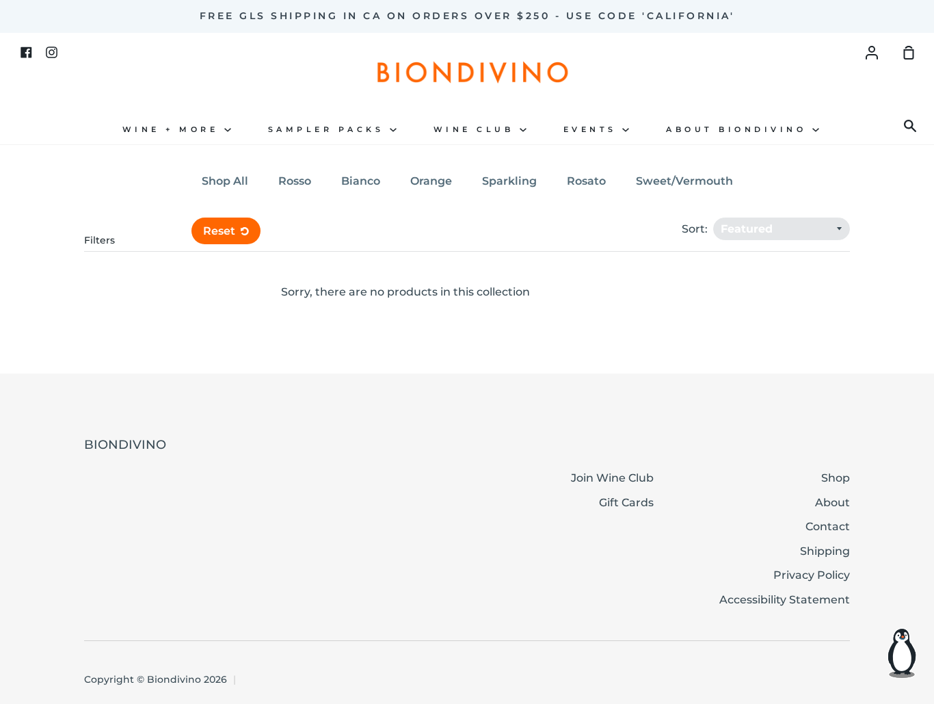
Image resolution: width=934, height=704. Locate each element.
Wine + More (173, 129)
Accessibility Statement (784, 599)
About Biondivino (739, 129)
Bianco (360, 180)
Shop (835, 477)
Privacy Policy (811, 575)
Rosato (586, 180)
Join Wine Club (612, 477)
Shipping (825, 551)
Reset (220, 230)
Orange (431, 180)
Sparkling (509, 180)
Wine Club (476, 129)
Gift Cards (626, 502)
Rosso (294, 180)
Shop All (225, 180)
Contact (827, 526)
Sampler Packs (329, 129)
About (832, 502)
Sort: (696, 228)
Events (593, 129)
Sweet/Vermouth (684, 180)
